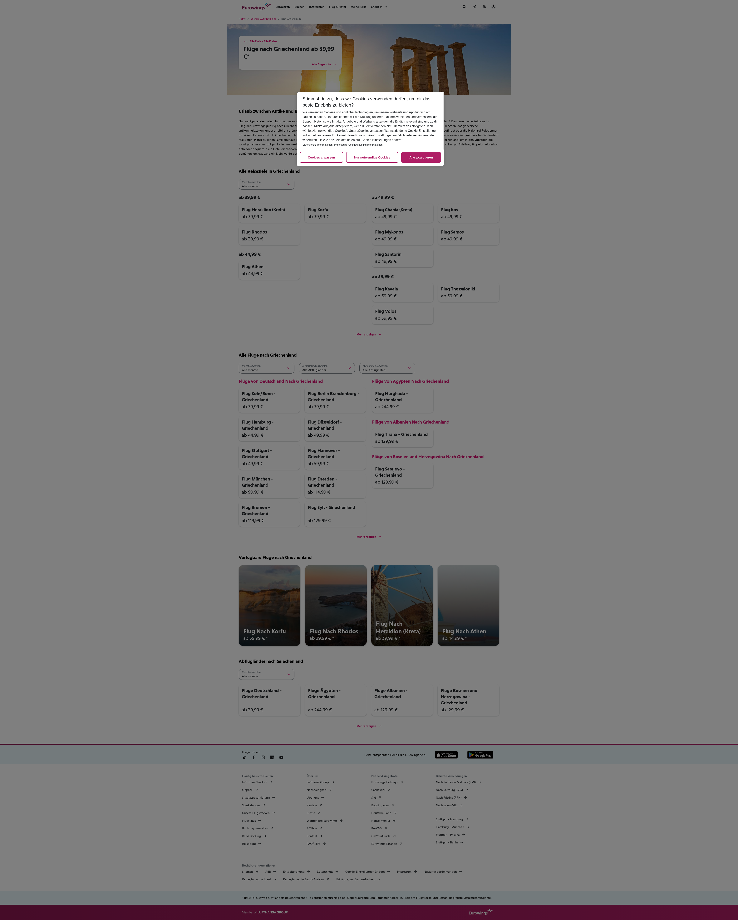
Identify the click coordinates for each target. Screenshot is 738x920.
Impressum (340, 144)
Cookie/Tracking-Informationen (365, 144)
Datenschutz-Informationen (317, 144)
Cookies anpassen (321, 157)
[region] (370, 129)
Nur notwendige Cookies (372, 157)
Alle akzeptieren (421, 157)
